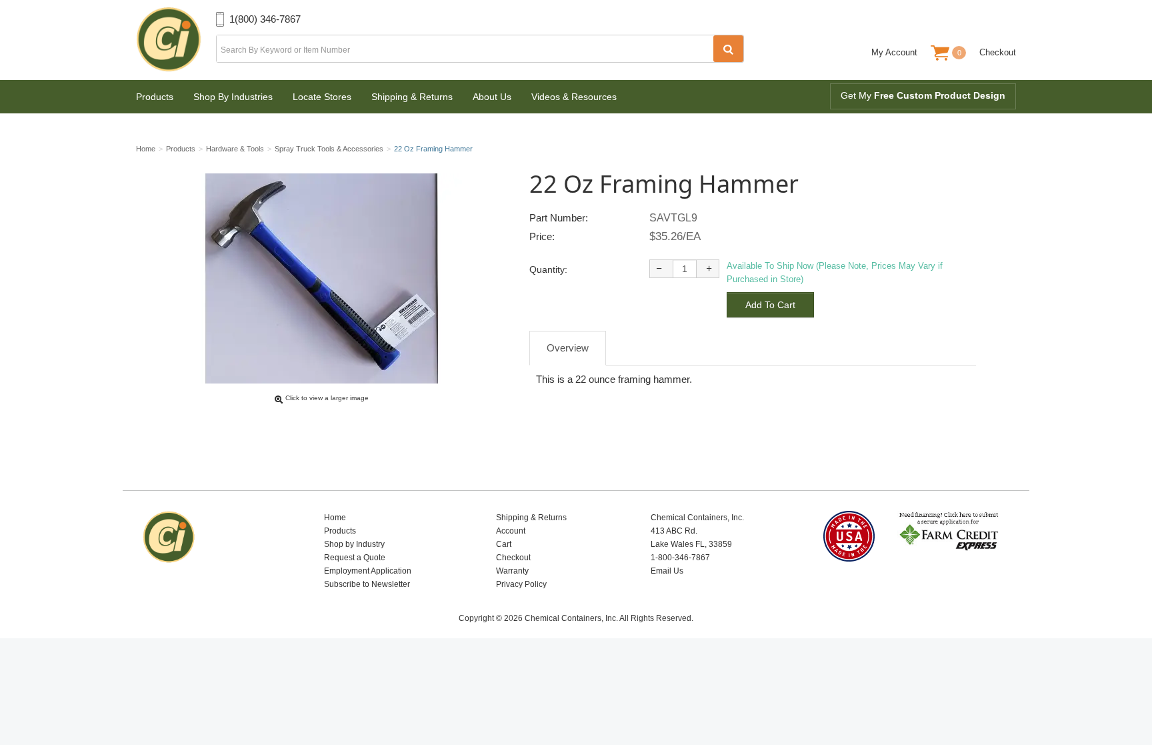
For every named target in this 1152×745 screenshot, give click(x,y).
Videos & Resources (574, 96)
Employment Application (367, 571)
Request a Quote (354, 557)
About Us (492, 96)
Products (154, 96)
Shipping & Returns (412, 96)
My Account (894, 52)
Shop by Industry (354, 544)
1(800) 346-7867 (265, 19)
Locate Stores (322, 96)
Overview (568, 347)
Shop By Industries (233, 96)
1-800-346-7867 (680, 557)
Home (335, 517)
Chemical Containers (176, 40)
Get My (923, 95)
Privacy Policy (521, 584)
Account (510, 531)
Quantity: (548, 269)
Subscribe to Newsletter (367, 584)
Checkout (997, 52)
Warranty (512, 571)
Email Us (667, 571)
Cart (503, 544)
